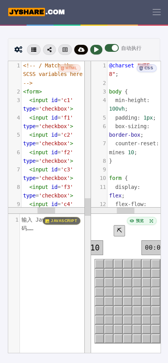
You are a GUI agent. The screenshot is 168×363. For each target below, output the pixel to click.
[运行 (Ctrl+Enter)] (96, 50)
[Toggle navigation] (157, 12)
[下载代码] (81, 50)
